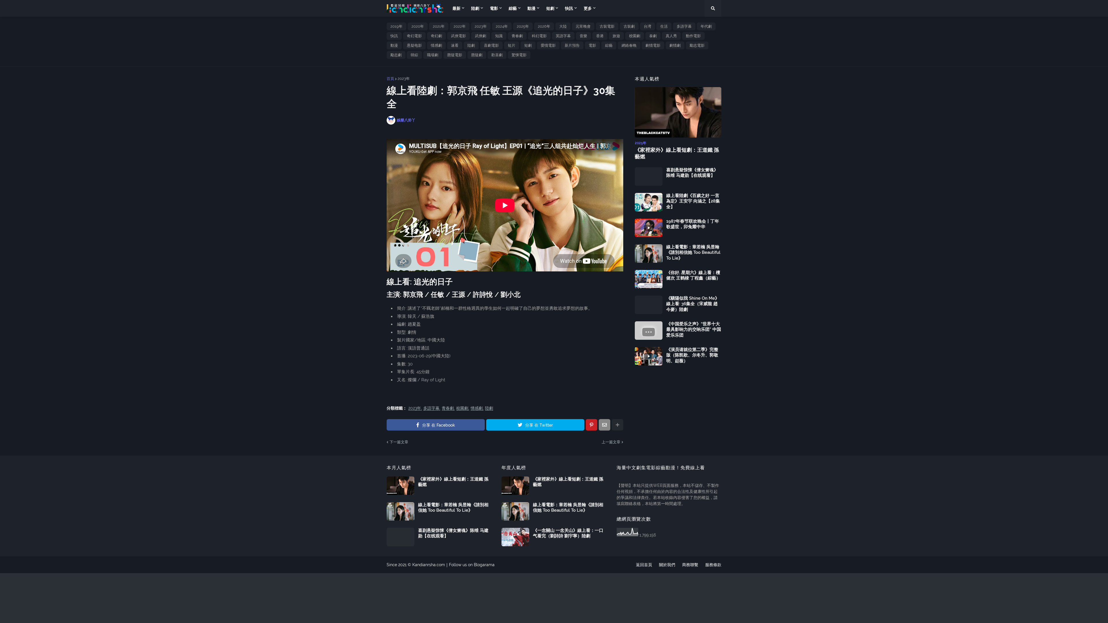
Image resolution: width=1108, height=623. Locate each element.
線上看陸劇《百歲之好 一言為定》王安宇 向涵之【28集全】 (693, 201)
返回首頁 (644, 564)
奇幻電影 (414, 36)
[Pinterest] (591, 425)
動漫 (394, 45)
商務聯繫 (690, 564)
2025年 (523, 26)
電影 (592, 45)
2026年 (544, 26)
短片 (511, 45)
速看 (454, 45)
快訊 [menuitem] (569, 8)
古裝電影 (607, 26)
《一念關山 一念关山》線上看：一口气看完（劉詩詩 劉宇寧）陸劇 (568, 533)
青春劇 (517, 36)
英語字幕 (563, 36)
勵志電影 (697, 45)
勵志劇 (396, 55)
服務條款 (713, 564)
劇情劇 (675, 45)
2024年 (502, 26)
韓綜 (414, 55)
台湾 (647, 26)
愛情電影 (548, 45)
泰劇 (653, 36)
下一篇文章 (399, 442)
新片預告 (572, 45)
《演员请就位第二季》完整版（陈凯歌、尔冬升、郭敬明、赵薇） (692, 355)
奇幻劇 (436, 36)
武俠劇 (480, 36)
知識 (499, 36)
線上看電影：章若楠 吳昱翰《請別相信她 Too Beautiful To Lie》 (693, 252)
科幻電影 (539, 36)
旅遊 (616, 36)
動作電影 (693, 36)
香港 (600, 36)
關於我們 (667, 564)
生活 (664, 26)
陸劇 (471, 45)
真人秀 (671, 36)
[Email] (604, 425)
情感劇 (436, 45)
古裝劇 (629, 26)
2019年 (396, 26)
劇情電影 (652, 45)
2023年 (481, 26)
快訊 (394, 36)
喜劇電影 (491, 45)
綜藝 (609, 45)
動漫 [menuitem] (531, 8)
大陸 (563, 26)
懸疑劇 (476, 55)
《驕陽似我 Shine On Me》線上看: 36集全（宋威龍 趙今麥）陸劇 (692, 304)
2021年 (439, 26)
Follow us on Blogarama (472, 564)
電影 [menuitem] (494, 8)
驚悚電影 (519, 55)
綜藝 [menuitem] (513, 8)
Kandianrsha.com (428, 564)
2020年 (417, 26)
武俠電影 (458, 36)
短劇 (528, 45)
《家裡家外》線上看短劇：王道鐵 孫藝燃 (677, 153)
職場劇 (432, 55)
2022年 (460, 26)
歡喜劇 (497, 55)
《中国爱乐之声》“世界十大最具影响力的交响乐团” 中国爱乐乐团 (693, 329)
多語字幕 (684, 26)
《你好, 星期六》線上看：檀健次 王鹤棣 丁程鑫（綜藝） (693, 275)
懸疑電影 (454, 55)
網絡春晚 (629, 45)
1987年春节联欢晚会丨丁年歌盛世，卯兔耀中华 (692, 224)
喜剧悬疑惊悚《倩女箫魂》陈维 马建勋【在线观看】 (692, 172)
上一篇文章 (611, 442)
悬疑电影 (414, 45)
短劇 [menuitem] (550, 8)
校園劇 (634, 36)
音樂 (583, 36)
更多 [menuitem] (588, 8)
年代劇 (706, 26)
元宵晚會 (583, 26)
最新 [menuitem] (456, 8)
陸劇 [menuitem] (475, 8)
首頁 (390, 78)
